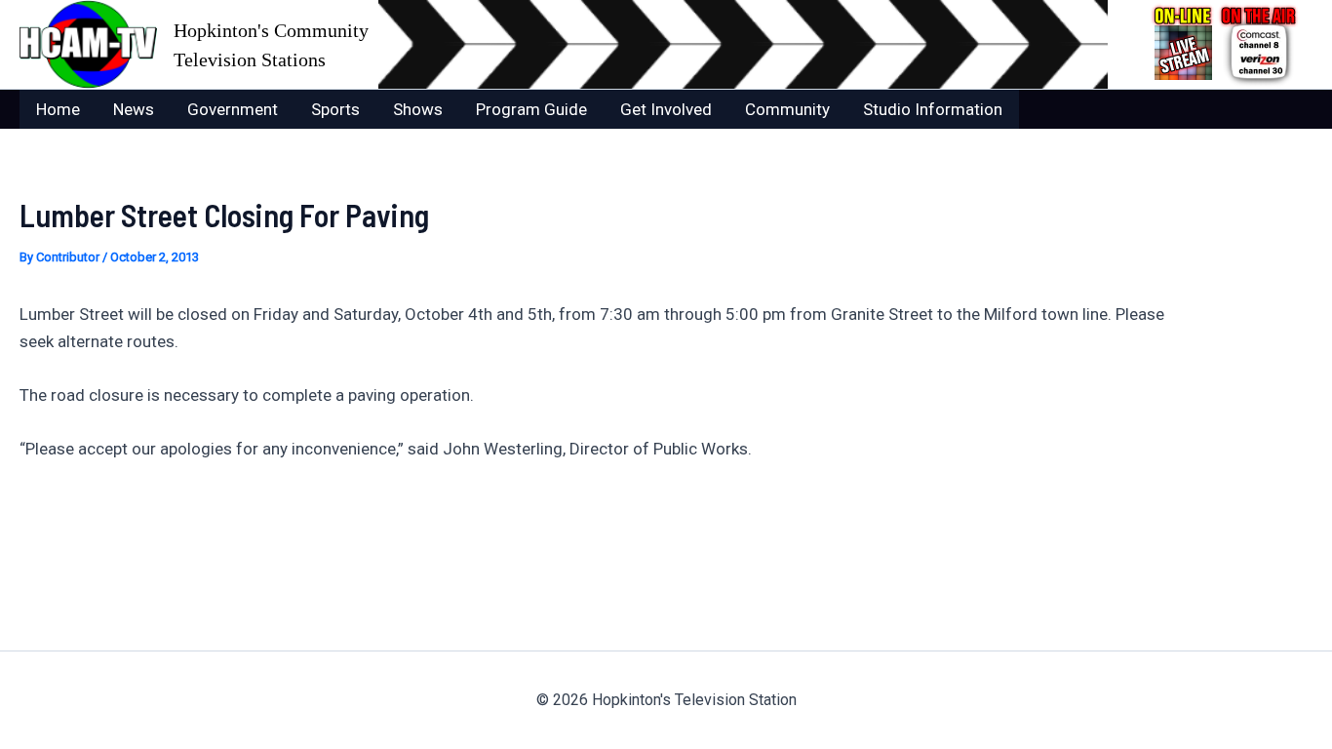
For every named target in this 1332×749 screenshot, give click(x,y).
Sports (335, 109)
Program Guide (531, 109)
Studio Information (932, 109)
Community (787, 109)
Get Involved (666, 109)
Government (232, 109)
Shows (418, 109)
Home (58, 109)
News (133, 109)
